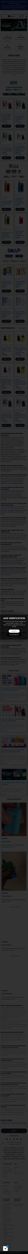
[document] (14, 627)
